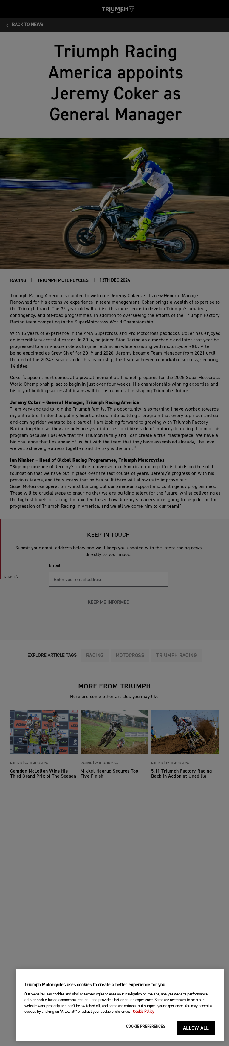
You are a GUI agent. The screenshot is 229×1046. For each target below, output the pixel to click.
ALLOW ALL (196, 1028)
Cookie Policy (143, 1012)
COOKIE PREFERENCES (145, 1027)
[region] (120, 1005)
